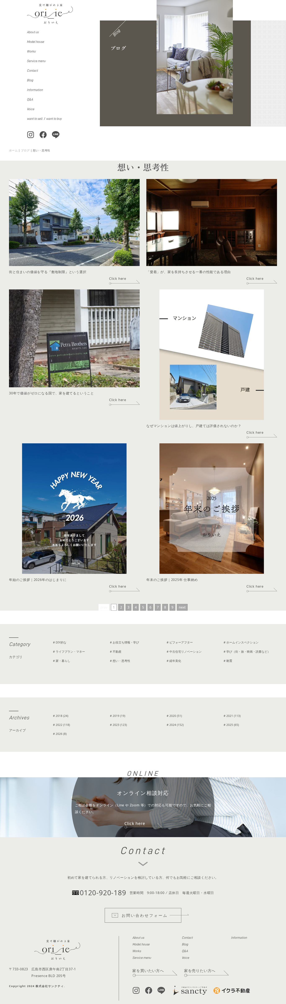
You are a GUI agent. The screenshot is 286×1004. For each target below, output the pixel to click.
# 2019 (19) (117, 716)
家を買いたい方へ (148, 970)
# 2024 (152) (175, 725)
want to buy (54, 118)
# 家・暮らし (61, 661)
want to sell (34, 118)
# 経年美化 (174, 661)
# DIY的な (59, 642)
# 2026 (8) (60, 734)
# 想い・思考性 (120, 661)
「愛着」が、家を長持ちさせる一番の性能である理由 (188, 272)
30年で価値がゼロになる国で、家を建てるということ (51, 393)
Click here (117, 278)
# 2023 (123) (118, 725)
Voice (30, 109)
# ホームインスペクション (241, 642)
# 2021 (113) (232, 716)
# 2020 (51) (174, 716)
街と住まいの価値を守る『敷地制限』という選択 (47, 272)
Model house (35, 41)
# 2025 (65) (231, 725)
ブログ (25, 150)
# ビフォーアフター (180, 642)
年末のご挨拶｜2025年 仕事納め (172, 579)
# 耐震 (228, 661)
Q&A (30, 99)
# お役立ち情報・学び (124, 642)
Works (31, 51)
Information (35, 90)
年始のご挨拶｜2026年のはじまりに (37, 579)
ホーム (13, 150)
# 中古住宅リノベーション (184, 652)
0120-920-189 (103, 892)
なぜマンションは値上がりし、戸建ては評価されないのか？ (193, 425)
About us (33, 32)
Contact (32, 70)
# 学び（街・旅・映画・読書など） (247, 652)
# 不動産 (115, 652)
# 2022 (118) (61, 725)
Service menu (36, 61)
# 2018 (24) (60, 716)
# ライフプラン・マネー (69, 652)
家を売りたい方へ (199, 970)
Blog (30, 80)
